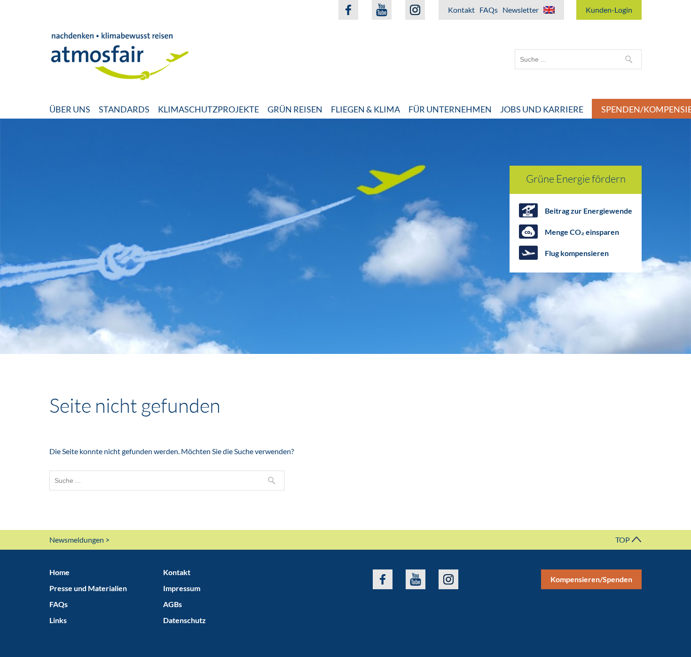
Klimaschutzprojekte (208, 109)
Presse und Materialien (88, 588)
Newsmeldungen (76, 539)
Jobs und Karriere (541, 109)
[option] (345, 236)
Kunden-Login (609, 9)
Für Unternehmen (450, 109)
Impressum (181, 588)
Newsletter (521, 9)
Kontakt (461, 9)
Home (59, 572)
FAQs (488, 9)
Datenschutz (184, 620)
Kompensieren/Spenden (591, 579)
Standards (124, 109)
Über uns (69, 109)
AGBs (172, 604)
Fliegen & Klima (365, 109)
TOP (623, 539)
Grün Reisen (294, 109)
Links (58, 620)
